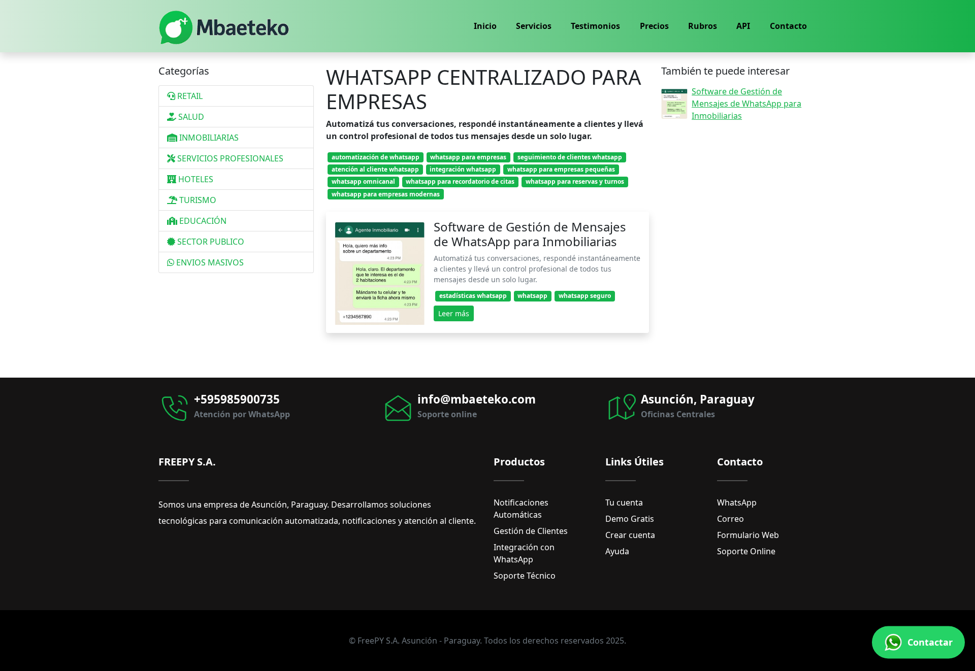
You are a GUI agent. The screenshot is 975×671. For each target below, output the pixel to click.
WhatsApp (737, 502)
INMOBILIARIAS (208, 137)
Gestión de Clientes (531, 530)
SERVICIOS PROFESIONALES (229, 158)
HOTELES (194, 179)
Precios (654, 25)
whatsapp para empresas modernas (386, 194)
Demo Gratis (629, 518)
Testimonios (595, 25)
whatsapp (532, 295)
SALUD (190, 116)
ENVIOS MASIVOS (209, 262)
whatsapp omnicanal (363, 181)
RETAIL (189, 96)
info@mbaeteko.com (476, 399)
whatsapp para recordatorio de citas (460, 181)
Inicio (485, 25)
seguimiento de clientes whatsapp (569, 157)
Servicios (533, 25)
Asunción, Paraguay (698, 399)
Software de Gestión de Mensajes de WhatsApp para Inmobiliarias (530, 234)
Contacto (788, 25)
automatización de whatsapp (375, 157)
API (743, 25)
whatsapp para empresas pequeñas (561, 169)
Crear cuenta (630, 535)
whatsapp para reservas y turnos (575, 181)
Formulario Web (748, 535)
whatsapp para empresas (468, 157)
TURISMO (196, 200)
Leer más (453, 313)
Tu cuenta (624, 502)
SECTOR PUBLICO (209, 241)
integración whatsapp (463, 169)
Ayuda (617, 551)
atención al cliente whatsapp (375, 169)
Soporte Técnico (525, 575)
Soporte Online (746, 551)
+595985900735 (237, 399)
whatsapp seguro (585, 295)
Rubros (702, 25)
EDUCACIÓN (201, 220)
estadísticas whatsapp (473, 295)
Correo (730, 518)
